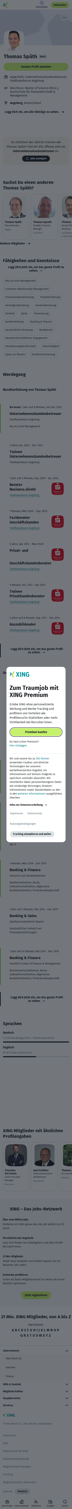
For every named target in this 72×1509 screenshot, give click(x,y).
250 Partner (42, 758)
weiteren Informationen (32, 793)
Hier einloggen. (18, 745)
